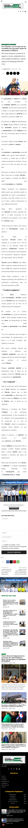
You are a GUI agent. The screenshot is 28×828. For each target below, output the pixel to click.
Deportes (4, 654)
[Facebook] (18, 11)
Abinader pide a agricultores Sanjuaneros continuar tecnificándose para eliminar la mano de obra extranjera (10, 644)
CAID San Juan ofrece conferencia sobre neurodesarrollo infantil (10, 623)
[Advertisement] (14, 28)
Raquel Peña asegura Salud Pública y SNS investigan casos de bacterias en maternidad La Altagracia (13, 746)
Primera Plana (13, 44)
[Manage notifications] (3, 825)
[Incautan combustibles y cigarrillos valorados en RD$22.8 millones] (14, 697)
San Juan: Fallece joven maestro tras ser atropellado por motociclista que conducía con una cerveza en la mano (11, 613)
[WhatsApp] (18, 73)
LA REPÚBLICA (4, 722)
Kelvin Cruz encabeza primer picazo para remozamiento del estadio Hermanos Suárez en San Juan (10, 603)
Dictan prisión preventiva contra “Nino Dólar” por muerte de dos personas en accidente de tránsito (12, 725)
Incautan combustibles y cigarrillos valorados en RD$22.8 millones (13, 705)
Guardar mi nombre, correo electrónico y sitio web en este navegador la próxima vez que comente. (14, 546)
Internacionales (5, 44)
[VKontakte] (17, 769)
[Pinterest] (14, 73)
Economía (4, 702)
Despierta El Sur (6, 69)
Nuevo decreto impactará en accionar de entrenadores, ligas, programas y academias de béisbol (13, 658)
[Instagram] (20, 11)
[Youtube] (25, 11)
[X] (23, 11)
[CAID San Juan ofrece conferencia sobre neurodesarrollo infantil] (22, 624)
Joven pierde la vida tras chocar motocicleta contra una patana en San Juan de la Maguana (15, 820)
